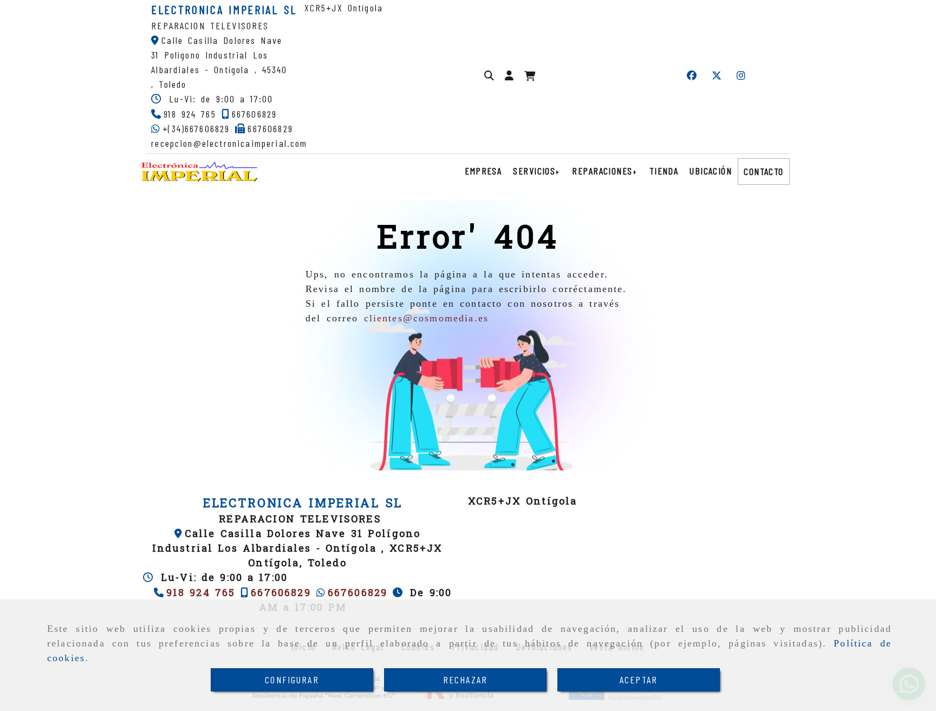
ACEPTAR (639, 680)
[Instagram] (741, 75)
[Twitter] (716, 75)
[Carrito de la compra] (530, 76)
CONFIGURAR (292, 680)
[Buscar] (489, 75)
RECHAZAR (465, 680)
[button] (509, 75)
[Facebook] (691, 75)
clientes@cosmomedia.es (426, 318)
